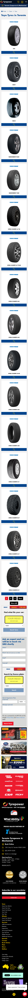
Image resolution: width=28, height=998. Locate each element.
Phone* (11, 653)
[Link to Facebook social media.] (14, 994)
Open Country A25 (14, 301)
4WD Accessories (6, 924)
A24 (14, 48)
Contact (4, 940)
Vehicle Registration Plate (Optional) (9, 698)
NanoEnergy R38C (14, 157)
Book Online (6, 943)
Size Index (4, 954)
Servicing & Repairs (7, 930)
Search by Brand (6, 910)
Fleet (3, 945)
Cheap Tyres (5, 960)
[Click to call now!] (18, 2)
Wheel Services (6, 934)
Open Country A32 (14, 337)
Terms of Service (20, 717)
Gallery (4, 949)
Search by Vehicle (7, 906)
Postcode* (5, 663)
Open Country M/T (14, 518)
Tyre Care (4, 912)
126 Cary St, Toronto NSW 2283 (15, 847)
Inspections (5, 928)
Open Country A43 (14, 409)
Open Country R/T (14, 590)
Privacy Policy (10, 717)
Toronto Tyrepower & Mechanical (15, 5)
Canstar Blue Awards (7, 956)
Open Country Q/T (14, 554)
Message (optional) (7, 705)
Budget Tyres (5, 958)
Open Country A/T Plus (14, 265)
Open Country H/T (14, 482)
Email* (4, 658)
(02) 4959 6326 (10, 851)
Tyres (3, 904)
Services (4, 922)
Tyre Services (5, 932)
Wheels (4, 916)
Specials (4, 938)
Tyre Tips (4, 914)
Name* (4, 647)
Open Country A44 (14, 445)
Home (4, 11)
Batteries (4, 926)
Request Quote (8, 723)
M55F (14, 84)
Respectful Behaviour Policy (8, 990)
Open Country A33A (14, 373)
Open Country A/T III (14, 229)
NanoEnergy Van (14, 193)
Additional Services (7, 936)
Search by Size (6, 908)
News (4, 947)
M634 (14, 121)
